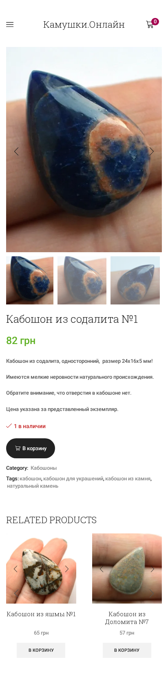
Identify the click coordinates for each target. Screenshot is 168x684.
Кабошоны (44, 468)
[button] (16, 152)
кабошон (30, 478)
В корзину (34, 448)
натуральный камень (32, 486)
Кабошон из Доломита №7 (127, 618)
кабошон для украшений (73, 478)
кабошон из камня (127, 478)
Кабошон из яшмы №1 (41, 614)
